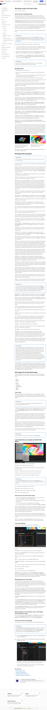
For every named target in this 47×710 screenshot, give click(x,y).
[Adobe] (2, 1)
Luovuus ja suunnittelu (7, 1)
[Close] (36, 708)
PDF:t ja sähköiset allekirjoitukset (17, 1)
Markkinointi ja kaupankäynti (27, 1)
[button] (45, 1)
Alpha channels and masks (20, 670)
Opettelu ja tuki (35, 1)
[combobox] (30, 4)
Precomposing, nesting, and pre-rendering (23, 675)
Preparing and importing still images (22, 673)
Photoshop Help (37, 435)
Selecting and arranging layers (21, 672)
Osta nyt (41, 1)
